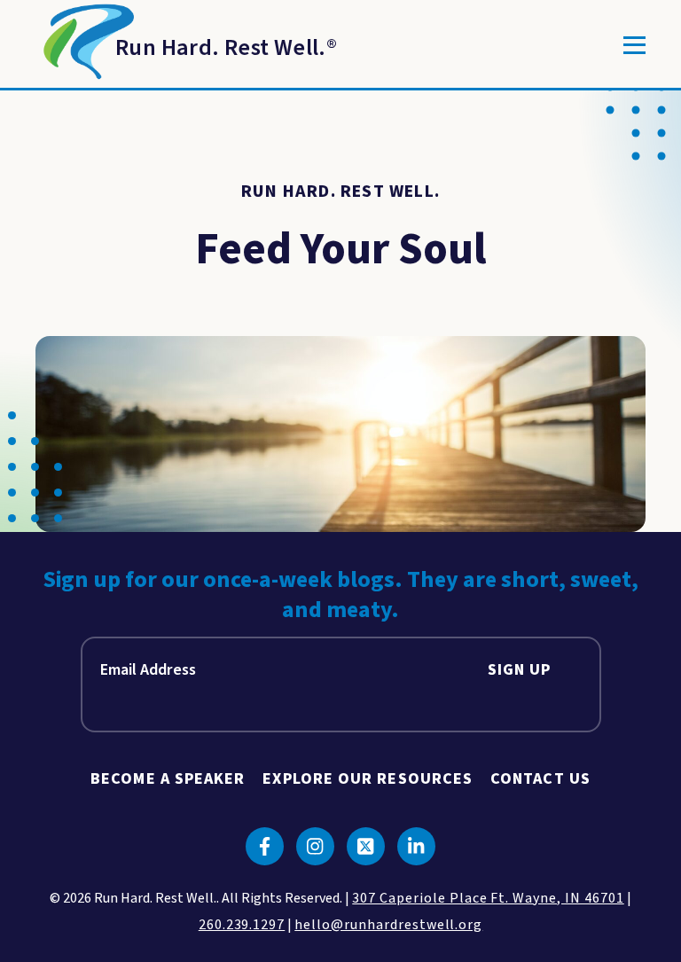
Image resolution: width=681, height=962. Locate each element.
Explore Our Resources (367, 779)
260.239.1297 (242, 925)
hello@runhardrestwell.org (388, 925)
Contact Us (540, 779)
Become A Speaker (167, 779)
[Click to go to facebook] (265, 846)
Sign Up (520, 670)
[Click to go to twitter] (366, 846)
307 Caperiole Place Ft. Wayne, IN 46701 (487, 898)
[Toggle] (634, 45)
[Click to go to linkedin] (416, 846)
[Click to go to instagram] (315, 846)
